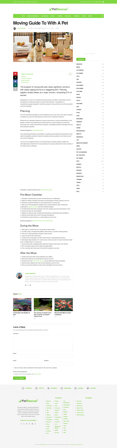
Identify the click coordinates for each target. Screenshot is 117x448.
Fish (57, 309)
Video (78, 188)
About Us (15, 1)
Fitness (60, 16)
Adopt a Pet (80, 408)
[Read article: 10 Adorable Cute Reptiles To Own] (22, 304)
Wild (77, 191)
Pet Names (79, 158)
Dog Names (79, 88)
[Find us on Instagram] (99, 2)
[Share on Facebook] (15, 81)
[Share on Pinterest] (15, 74)
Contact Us (34, 1)
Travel (78, 182)
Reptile (16, 309)
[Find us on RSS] (35, 424)
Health (78, 125)
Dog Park (79, 91)
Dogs (78, 94)
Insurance (79, 137)
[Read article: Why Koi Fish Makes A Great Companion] (64, 304)
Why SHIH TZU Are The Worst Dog (43, 221)
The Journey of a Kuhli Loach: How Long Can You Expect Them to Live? (42, 314)
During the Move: (25, 80)
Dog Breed (79, 85)
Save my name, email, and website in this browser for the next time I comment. (36, 368)
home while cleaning (38, 261)
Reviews (76, 16)
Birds (78, 67)
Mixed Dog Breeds (33, 16)
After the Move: (25, 82)
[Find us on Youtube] (103, 2)
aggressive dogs (33, 207)
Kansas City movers (46, 190)
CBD (77, 79)
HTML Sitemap (80, 415)
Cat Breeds (44, 16)
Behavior (79, 64)
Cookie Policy (28, 1)
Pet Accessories (81, 152)
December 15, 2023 (32, 28)
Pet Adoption (80, 155)
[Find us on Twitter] (94, 2)
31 (14, 316)
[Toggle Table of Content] (69, 74)
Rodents (79, 173)
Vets (77, 185)
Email (15, 360)
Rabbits (78, 164)
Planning (23, 76)
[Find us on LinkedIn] (101, 2)
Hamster (79, 122)
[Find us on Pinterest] (97, 2)
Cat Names (79, 73)
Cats (77, 76)
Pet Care (68, 16)
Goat (78, 115)
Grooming (79, 119)
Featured (79, 103)
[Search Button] (102, 16)
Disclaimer (79, 405)
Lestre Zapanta (21, 28)
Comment (16, 333)
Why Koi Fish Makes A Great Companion (63, 313)
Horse (78, 128)
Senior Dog (79, 176)
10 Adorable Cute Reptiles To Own (21, 313)
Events (78, 97)
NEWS (78, 146)
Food (52, 16)
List (77, 140)
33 (35, 318)
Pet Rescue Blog (43, 444)
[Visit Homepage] (58, 8)
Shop (84, 16)
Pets (23, 16)
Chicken (78, 82)
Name (15, 353)
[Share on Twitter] (15, 77)
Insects (78, 134)
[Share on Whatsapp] (15, 85)
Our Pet (78, 149)
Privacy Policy (21, 1)
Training (79, 179)
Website (46, 360)
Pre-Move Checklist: (26, 78)
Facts (78, 100)
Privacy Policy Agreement (20, 371)
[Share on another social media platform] (15, 89)
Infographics (80, 131)
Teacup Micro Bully (38, 130)
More (90, 16)
